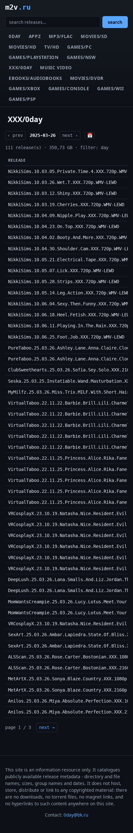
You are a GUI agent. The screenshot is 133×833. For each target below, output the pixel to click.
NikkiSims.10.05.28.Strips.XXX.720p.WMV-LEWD (63, 281)
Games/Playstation (34, 57)
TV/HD (51, 47)
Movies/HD (22, 47)
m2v (18, 7)
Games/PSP (22, 99)
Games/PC (79, 47)
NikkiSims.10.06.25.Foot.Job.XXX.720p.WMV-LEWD (66, 337)
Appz (35, 36)
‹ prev (15, 135)
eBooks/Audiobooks (35, 78)
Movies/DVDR (87, 78)
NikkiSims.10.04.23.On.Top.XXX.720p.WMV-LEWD (63, 226)
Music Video (56, 67)
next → (47, 727)
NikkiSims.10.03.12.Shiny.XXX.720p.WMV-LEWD (62, 193)
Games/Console (68, 88)
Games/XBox (24, 88)
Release (17, 160)
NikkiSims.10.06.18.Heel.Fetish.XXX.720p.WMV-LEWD (70, 314)
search (115, 22)
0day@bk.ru (76, 815)
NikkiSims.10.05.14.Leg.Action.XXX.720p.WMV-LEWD (68, 292)
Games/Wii (110, 88)
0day (15, 36)
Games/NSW (81, 57)
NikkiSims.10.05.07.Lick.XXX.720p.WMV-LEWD (61, 270)
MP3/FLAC (61, 36)
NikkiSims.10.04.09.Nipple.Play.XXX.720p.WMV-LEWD (70, 215)
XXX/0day (20, 67)
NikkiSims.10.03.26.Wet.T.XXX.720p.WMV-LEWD (62, 182)
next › (70, 135)
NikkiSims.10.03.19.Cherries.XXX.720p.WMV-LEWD (66, 204)
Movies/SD (94, 36)
